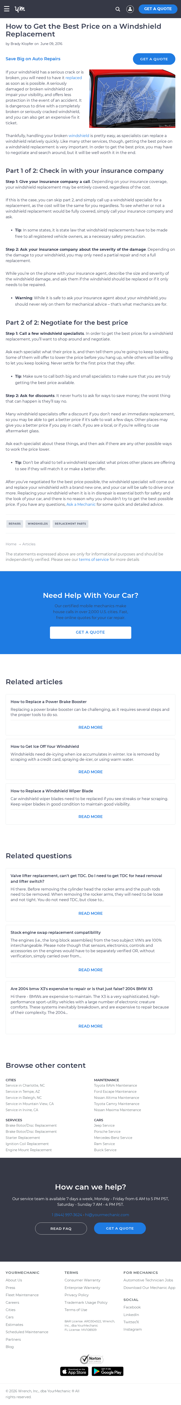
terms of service (94, 559)
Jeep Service (104, 1125)
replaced (74, 78)
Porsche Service (107, 1132)
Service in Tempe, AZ (23, 1091)
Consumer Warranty (82, 1280)
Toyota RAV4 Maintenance (115, 1085)
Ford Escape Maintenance (115, 1091)
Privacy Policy (77, 1295)
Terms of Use (76, 1310)
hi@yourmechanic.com (107, 1215)
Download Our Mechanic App (149, 1287)
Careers (12, 1302)
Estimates (14, 1324)
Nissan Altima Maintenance (116, 1098)
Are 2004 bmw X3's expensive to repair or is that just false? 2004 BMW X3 (81, 989)
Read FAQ (61, 1228)
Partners (13, 1339)
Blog (10, 1346)
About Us (14, 1280)
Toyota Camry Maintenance (116, 1104)
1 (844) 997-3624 (67, 1215)
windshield (79, 136)
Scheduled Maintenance (27, 1332)
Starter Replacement (23, 1138)
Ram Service (104, 1144)
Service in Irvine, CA (22, 1110)
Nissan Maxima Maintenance (117, 1110)
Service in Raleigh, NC (24, 1098)
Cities (10, 1310)
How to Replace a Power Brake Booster (49, 702)
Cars (9, 1317)
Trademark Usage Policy (86, 1302)
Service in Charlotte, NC (25, 1085)
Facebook (132, 1307)
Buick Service (105, 1150)
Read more (90, 727)
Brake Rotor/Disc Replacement (31, 1125)
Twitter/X (131, 1322)
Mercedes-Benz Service (113, 1138)
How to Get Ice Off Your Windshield (45, 746)
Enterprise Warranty (82, 1287)
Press (10, 1287)
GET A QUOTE (158, 9)
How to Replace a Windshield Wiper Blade (52, 791)
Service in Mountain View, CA (30, 1104)
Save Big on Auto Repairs (33, 58)
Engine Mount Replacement (29, 1150)
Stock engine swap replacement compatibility (56, 932)
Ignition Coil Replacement (27, 1144)
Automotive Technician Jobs (148, 1280)
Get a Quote (154, 59)
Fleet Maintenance (22, 1295)
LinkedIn (131, 1314)
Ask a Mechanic (81, 504)
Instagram (132, 1329)
